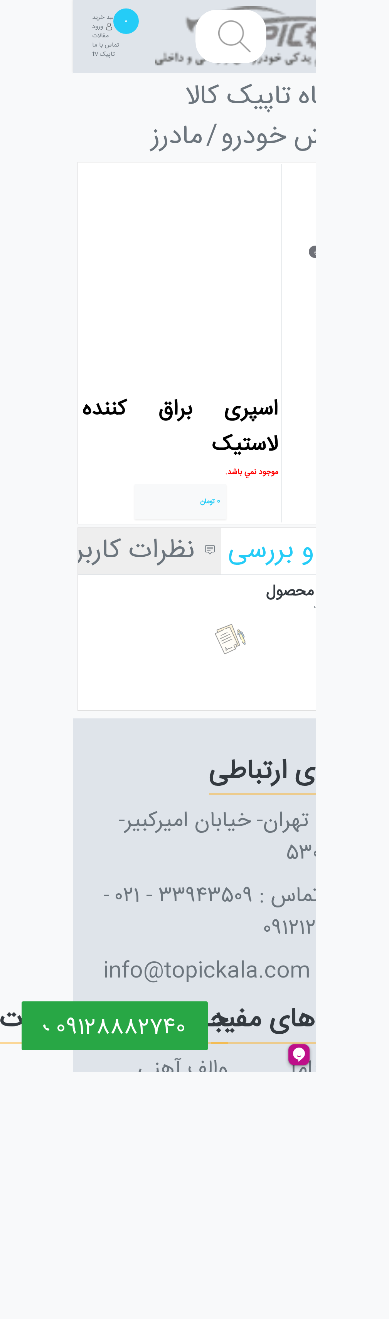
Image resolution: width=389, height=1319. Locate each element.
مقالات (100, 36)
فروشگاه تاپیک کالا (284, 97)
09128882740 (117, 1028)
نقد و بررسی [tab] (296, 551)
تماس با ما (105, 45)
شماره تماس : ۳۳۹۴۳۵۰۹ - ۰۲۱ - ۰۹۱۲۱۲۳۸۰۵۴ (239, 913)
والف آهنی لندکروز (182, 1086)
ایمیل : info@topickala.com (239, 971)
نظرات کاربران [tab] (126, 551)
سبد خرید (109, 17)
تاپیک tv (103, 54)
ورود (98, 27)
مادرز (177, 137)
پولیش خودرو (293, 137)
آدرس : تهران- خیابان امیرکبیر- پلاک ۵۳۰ (247, 838)
